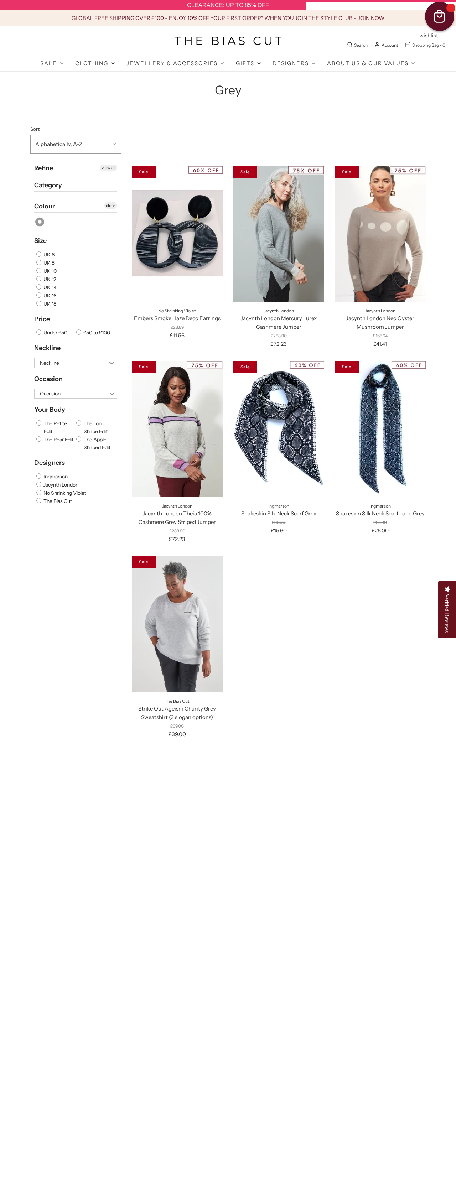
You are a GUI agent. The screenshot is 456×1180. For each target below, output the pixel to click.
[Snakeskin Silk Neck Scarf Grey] (278, 429)
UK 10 (49, 271)
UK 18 (49, 304)
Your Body (49, 410)
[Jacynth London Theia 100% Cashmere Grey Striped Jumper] (177, 429)
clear (110, 205)
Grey (40, 222)
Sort (35, 129)
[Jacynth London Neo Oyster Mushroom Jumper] (380, 234)
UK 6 (48, 254)
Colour (44, 206)
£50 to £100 (96, 332)
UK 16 (49, 295)
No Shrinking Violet (64, 493)
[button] (75, 144)
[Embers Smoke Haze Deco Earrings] (177, 234)
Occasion (48, 379)
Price (42, 319)
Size (40, 241)
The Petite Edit (54, 427)
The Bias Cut (57, 501)
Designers (49, 463)
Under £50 (54, 332)
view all (108, 167)
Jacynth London (60, 485)
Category (48, 185)
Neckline (47, 348)
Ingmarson (55, 476)
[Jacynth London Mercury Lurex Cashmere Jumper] (278, 234)
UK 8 (48, 263)
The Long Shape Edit (95, 427)
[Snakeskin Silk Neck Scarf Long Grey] (380, 429)
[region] (228, 5)
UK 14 (49, 287)
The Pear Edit (57, 439)
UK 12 (49, 279)
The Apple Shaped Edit (96, 443)
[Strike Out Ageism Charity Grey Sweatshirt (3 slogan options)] (177, 624)
